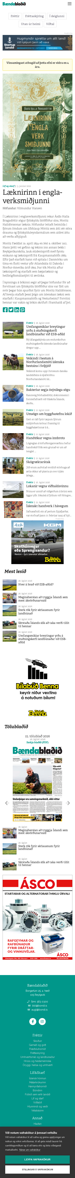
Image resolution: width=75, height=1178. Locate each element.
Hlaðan (38, 1123)
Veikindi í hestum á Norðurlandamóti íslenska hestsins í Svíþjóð (45, 362)
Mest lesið (15, 571)
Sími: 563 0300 (39, 1001)
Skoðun (37, 1041)
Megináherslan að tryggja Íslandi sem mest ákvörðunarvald (43, 598)
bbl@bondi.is (39, 1005)
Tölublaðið (16, 727)
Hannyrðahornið (37, 1086)
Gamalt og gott (37, 1045)
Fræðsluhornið (37, 1049)
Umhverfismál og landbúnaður (37, 1057)
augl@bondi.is (39, 1009)
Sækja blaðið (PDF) (37, 742)
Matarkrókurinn (37, 1082)
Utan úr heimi (30, 24)
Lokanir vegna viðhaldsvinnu (47, 486)
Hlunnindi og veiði (37, 1106)
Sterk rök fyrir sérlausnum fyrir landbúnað (39, 611)
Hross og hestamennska (37, 1061)
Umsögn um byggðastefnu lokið (49, 414)
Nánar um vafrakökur (29, 1149)
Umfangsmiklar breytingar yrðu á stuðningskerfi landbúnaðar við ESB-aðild (45, 330)
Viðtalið (37, 1102)
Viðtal (50, 24)
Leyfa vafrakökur (37, 1159)
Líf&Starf (37, 1072)
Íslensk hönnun (37, 1078)
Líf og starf (8, 186)
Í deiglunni (56, 16)
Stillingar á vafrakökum (37, 1169)
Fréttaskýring (34, 16)
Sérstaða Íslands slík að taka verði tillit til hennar (43, 624)
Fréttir (15, 16)
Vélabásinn (37, 1110)
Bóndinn (37, 1090)
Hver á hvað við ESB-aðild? (36, 584)
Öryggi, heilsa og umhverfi (37, 1065)
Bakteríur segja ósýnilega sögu (48, 390)
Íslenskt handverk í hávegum (47, 506)
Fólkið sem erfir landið (37, 1094)
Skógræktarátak (38, 462)
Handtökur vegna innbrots (45, 438)
